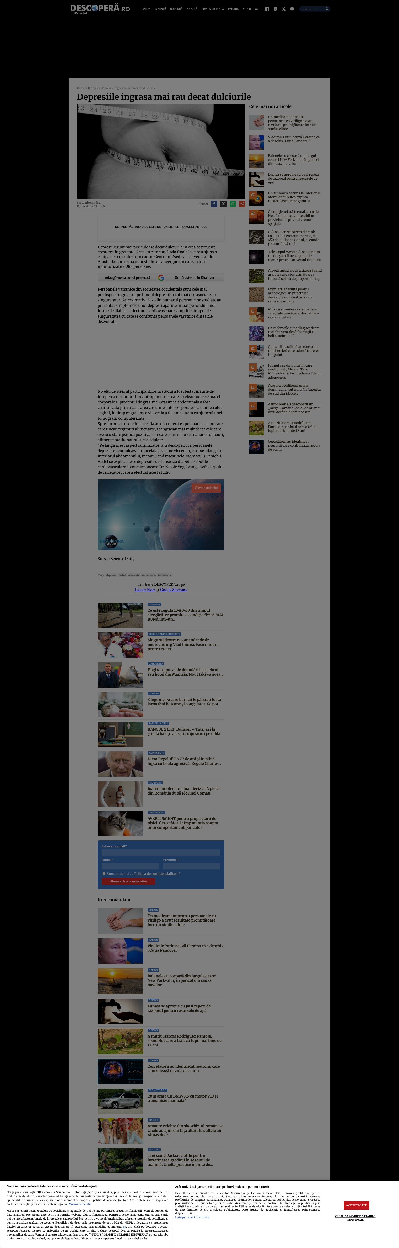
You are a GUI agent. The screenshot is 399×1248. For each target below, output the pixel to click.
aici (124, 1227)
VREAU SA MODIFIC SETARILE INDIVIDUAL (355, 1218)
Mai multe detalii (80, 1204)
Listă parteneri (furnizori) (192, 1217)
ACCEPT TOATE (356, 1205)
